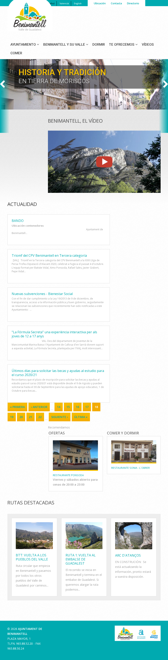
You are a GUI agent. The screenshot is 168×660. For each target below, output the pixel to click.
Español (50, 3)
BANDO (18, 220)
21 (30, 417)
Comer (16, 53)
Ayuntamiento (23, 44)
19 (11, 417)
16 (77, 407)
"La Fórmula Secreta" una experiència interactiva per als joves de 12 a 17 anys (54, 334)
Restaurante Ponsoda (68, 475)
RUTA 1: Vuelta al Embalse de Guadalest (81, 559)
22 (40, 417)
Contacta (116, 3)
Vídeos (148, 44)
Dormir (98, 44)
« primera (17, 407)
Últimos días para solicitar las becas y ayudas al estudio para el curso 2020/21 (58, 372)
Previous (4, 84)
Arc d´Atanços (128, 555)
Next (164, 84)
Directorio (133, 3)
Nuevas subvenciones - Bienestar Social (42, 294)
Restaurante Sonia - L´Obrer (130, 468)
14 (58, 407)
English (78, 3)
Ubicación (100, 3)
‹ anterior (39, 407)
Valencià (64, 3)
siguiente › (59, 417)
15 (68, 407)
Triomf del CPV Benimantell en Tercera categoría (49, 255)
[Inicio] (29, 19)
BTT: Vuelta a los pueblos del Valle (32, 557)
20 (21, 417)
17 (87, 407)
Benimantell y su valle (64, 44)
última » (80, 417)
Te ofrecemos (121, 44)
